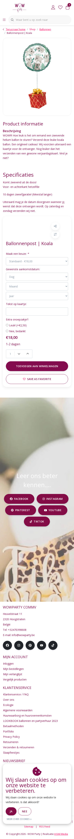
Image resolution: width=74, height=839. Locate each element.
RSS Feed (44, 826)
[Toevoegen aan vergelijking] (55, 234)
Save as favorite (39, 379)
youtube (55, 510)
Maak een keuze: (17, 253)
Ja (11, 811)
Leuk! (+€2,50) (18, 325)
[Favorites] (60, 7)
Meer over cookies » (19, 819)
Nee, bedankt (17, 331)
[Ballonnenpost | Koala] (37, 77)
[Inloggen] (53, 7)
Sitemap (28, 826)
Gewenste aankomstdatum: (23, 269)
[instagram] (18, 645)
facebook (21, 499)
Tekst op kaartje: (16, 304)
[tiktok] (52, 645)
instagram (54, 499)
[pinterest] (30, 645)
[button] (55, 226)
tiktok (39, 521)
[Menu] (4, 20)
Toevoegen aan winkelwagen (37, 366)
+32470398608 (17, 630)
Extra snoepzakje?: (17, 319)
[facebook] (7, 645)
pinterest (22, 510)
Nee (24, 811)
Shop (32, 29)
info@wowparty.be (23, 635)
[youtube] (41, 645)
